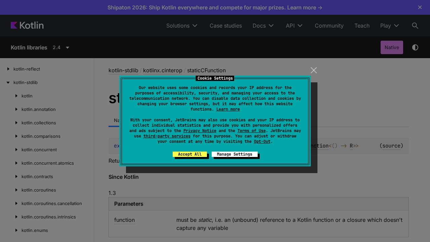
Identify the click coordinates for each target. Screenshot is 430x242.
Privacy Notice (199, 130)
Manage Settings (234, 154)
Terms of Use (252, 130)
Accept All (190, 154)
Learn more (228, 109)
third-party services (166, 136)
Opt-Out (262, 141)
